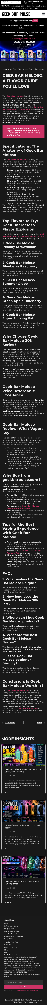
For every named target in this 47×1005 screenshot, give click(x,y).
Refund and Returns (11, 926)
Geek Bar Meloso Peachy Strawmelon (23, 108)
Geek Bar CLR (9, 945)
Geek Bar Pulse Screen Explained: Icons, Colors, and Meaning (23, 770)
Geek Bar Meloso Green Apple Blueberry (23, 507)
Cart (5, 952)
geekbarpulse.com (28, 708)
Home (6, 923)
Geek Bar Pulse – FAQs (11, 934)
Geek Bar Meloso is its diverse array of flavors (23, 235)
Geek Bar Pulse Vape (11, 942)
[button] (43, 14)
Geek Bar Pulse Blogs (33, 69)
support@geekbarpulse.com (23, 38)
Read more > (9, 793)
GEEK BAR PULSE (23, 1000)
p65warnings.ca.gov (11, 963)
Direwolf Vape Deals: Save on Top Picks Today (23, 826)
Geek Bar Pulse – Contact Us (13, 936)
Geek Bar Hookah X (10, 947)
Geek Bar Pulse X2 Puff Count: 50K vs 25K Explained (22, 882)
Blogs (6, 950)
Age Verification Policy (11, 931)
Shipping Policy (9, 928)
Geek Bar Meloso (15, 96)
